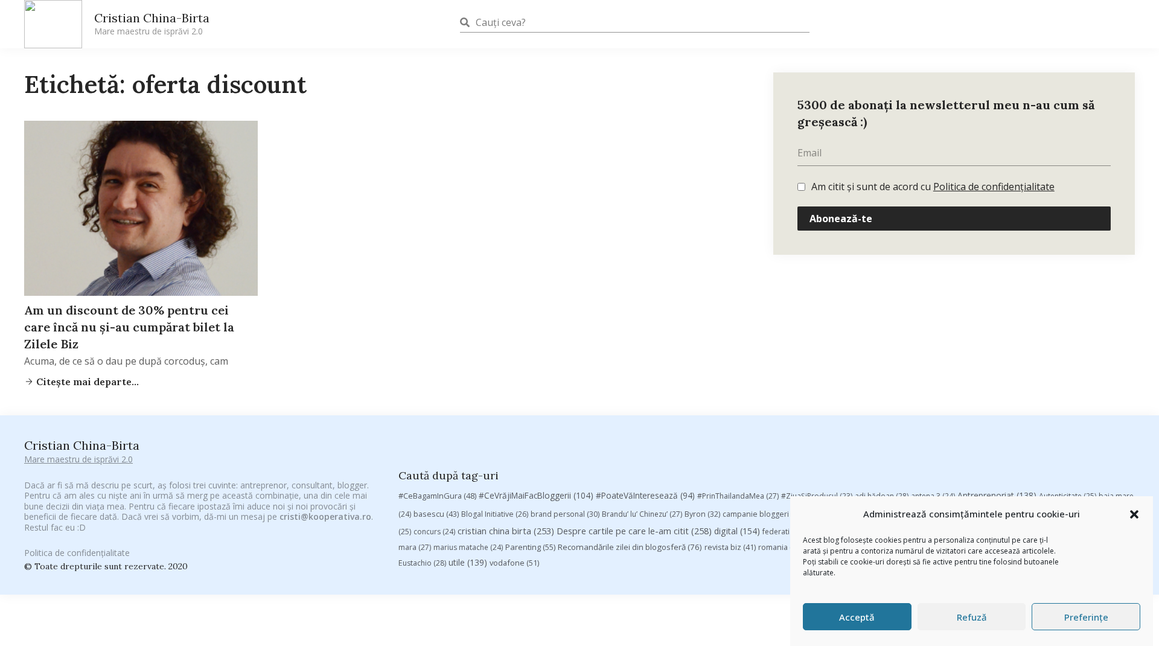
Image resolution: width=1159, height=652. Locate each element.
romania (780, 547)
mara (414, 547)
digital (737, 531)
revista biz (730, 547)
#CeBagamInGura (437, 495)
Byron (702, 514)
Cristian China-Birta (151, 23)
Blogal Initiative (494, 514)
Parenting (530, 547)
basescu (436, 513)
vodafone (514, 562)
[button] (1134, 514)
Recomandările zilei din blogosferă (630, 547)
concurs (434, 531)
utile (468, 562)
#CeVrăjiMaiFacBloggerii (536, 495)
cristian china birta (506, 531)
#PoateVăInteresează (645, 495)
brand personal (565, 514)
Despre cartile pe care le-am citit (634, 531)
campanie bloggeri (763, 514)
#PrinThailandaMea (738, 496)
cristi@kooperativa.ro (325, 516)
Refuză (972, 617)
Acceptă (857, 617)
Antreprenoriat (996, 495)
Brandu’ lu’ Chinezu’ (642, 514)
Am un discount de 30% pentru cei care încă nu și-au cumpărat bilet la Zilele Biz (129, 326)
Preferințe (1086, 617)
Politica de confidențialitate (994, 186)
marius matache (468, 547)
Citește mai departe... (86, 382)
